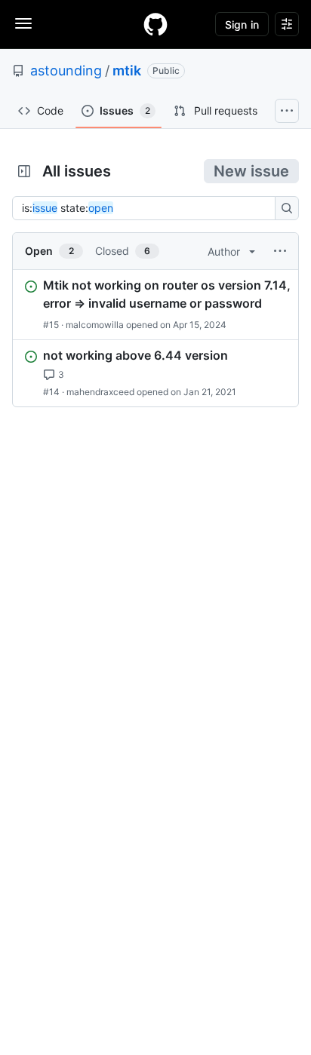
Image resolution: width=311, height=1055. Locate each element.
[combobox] (148, 208)
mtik (126, 70)
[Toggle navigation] (23, 23)
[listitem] (155, 304)
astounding (66, 70)
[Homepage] (155, 24)
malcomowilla (95, 324)
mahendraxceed (100, 391)
